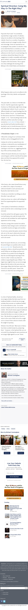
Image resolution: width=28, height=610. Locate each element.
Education (13, 428)
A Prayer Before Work (15, 534)
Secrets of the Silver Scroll (16, 528)
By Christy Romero (13, 519)
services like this (7, 247)
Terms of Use (5, 592)
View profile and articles (7, 400)
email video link (12, 122)
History (8, 428)
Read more (7, 453)
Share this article (23, 339)
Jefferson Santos (6, 28)
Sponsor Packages (11, 577)
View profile (13, 12)
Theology (3, 428)
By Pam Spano (13, 536)
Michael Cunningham (11, 11)
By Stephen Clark (13, 511)
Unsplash (11, 28)
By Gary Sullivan (13, 525)
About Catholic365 (6, 576)
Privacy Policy (5, 594)
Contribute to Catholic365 (8, 579)
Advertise (5, 577)
